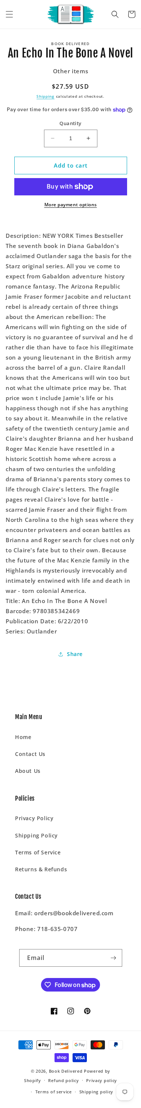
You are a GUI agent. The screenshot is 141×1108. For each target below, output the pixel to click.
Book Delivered (66, 1071)
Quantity (70, 123)
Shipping (45, 96)
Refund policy (63, 1080)
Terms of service (53, 1091)
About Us (28, 770)
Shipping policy (96, 1091)
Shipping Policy (36, 835)
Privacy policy (101, 1080)
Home (23, 737)
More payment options (70, 204)
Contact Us (30, 753)
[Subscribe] (113, 958)
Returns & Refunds (41, 869)
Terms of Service (38, 852)
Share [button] (75, 654)
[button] (9, 14)
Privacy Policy (34, 818)
